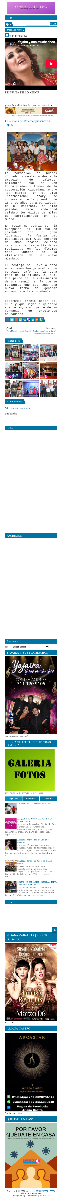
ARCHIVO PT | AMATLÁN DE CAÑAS (34, 804)
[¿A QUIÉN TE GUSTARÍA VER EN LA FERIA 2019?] (11, 823)
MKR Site (45, 1196)
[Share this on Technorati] (40, 320)
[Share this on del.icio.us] (28, 320)
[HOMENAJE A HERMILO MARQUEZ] (30, 370)
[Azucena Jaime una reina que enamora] (11, 844)
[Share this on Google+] (16, 320)
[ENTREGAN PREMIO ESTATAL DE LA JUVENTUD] (13, 388)
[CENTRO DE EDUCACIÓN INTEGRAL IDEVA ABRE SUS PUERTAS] (11, 887)
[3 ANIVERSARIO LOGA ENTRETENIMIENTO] (30, 352)
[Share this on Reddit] (36, 320)
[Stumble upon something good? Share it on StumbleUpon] (20, 320)
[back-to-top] (54, 930)
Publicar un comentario (17, 408)
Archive (48, 799)
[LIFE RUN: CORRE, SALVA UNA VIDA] (13, 370)
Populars (13, 799)
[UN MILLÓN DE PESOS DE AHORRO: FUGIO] (48, 352)
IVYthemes (31, 1196)
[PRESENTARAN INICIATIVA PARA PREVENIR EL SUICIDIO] (48, 370)
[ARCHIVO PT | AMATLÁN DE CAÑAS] (11, 808)
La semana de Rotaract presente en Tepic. (27, 122)
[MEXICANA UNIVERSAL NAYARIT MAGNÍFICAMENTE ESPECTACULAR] (30, 388)
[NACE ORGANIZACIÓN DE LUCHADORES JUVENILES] (13, 352)
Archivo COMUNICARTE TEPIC (40, 1191)
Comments (31, 799)
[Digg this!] (24, 320)
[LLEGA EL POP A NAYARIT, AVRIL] (48, 388)
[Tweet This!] (12, 320)
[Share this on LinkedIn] (32, 320)
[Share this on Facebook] (7, 320)
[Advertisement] (33, 98)
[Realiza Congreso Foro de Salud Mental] (11, 866)
